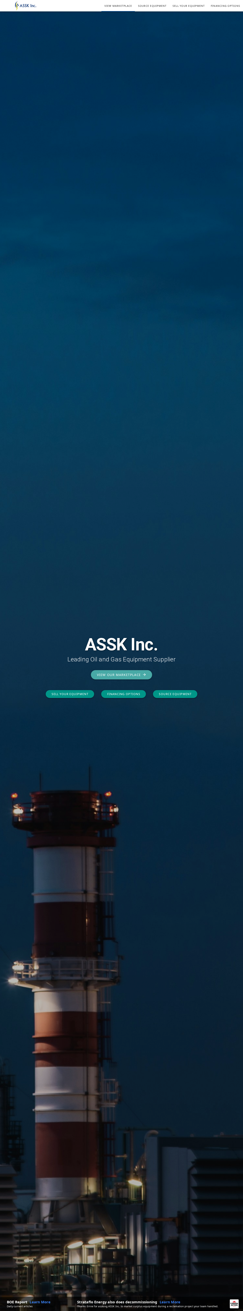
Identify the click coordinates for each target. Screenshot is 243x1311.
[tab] (118, 5)
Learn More (82, 1302)
